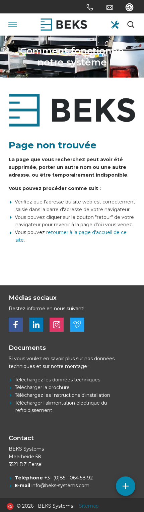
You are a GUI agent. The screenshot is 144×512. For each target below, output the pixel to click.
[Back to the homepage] (64, 24)
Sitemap (89, 506)
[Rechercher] (131, 24)
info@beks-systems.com (60, 485)
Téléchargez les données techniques (57, 380)
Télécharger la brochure (42, 387)
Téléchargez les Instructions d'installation (62, 395)
